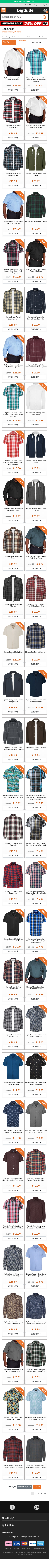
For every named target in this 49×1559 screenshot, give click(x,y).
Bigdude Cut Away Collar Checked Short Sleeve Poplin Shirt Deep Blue (36, 941)
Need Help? (8, 1518)
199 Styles (22, 41)
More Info (7, 1532)
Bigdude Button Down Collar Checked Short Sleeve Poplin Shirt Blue (36, 79)
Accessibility (26, 1548)
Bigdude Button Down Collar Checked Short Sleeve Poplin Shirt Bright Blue (36, 797)
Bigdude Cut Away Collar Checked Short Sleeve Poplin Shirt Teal (13, 414)
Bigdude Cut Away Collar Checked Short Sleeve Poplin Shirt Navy (36, 893)
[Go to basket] (45, 10)
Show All (37, 1487)
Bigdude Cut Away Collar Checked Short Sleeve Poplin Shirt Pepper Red (13, 462)
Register (37, 5)
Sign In (45, 5)
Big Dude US (28, 1)
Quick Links (8, 1525)
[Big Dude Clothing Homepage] (25, 10)
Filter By (6, 42)
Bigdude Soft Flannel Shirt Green (36, 221)
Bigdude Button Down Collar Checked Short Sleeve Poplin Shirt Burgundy (13, 271)
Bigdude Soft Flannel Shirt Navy (36, 652)
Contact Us (8, 1548)
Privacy (16, 1548)
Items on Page (23, 1487)
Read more (43, 37)
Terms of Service (38, 1548)
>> (45, 1493)
